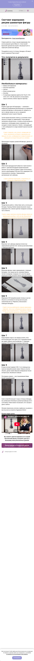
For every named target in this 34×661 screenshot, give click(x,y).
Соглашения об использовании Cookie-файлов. (17, 654)
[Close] (32, 1)
